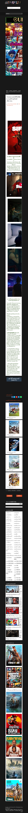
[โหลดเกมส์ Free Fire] (14, 665)
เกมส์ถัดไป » (19, 495)
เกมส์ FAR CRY (9, 565)
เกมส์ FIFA (16, 565)
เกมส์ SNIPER (8, 577)
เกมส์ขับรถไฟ (17, 517)
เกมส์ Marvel (8, 570)
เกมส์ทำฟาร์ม (9, 525)
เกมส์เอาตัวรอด (17, 555)
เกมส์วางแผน (17, 540)
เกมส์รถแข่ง (8, 538)
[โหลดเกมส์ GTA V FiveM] (14, 687)
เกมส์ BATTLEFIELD (9, 561)
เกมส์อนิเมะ (8, 553)
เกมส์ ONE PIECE (17, 572)
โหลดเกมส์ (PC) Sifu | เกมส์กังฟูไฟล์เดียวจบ (13, 99)
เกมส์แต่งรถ (16, 523)
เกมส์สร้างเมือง (17, 547)
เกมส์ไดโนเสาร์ (17, 521)
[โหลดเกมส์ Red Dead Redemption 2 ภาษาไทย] (14, 734)
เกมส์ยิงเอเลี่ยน (17, 536)
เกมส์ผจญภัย (17, 527)
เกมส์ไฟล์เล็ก (9, 532)
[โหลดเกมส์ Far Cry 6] (14, 756)
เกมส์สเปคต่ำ (9, 544)
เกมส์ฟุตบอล (9, 530)
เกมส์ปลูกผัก (8, 527)
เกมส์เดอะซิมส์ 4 (17, 519)
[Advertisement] (17, 82)
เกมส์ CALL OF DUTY (18, 561)
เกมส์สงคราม (17, 542)
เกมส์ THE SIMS (9, 580)
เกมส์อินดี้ (16, 553)
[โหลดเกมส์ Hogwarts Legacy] (14, 778)
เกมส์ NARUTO (17, 570)
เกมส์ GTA (8, 567)
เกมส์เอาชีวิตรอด (10, 555)
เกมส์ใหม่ (16, 551)
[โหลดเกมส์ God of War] (14, 712)
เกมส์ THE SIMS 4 (17, 580)
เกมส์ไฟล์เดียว (15, 90)
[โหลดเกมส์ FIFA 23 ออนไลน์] (14, 690)
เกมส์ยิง (15, 534)
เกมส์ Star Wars (17, 577)
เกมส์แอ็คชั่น (18, 490)
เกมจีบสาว (8, 512)
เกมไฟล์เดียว (9, 515)
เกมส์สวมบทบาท (18, 549)
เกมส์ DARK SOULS (10, 563)
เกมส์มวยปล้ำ (9, 534)
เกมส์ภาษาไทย (17, 532)
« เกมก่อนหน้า (9, 495)
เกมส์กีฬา (16, 515)
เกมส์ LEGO (16, 567)
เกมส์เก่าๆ (8, 517)
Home (7, 90)
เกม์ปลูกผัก (16, 512)
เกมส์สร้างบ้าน (9, 547)
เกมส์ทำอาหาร (17, 525)
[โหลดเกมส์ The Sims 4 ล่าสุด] (14, 800)
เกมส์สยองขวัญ (17, 544)
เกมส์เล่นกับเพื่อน (18, 538)
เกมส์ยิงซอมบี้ (9, 536)
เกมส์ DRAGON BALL (18, 563)
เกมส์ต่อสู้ (10, 90)
